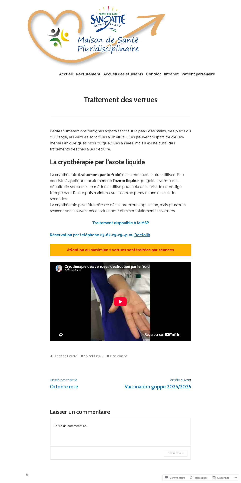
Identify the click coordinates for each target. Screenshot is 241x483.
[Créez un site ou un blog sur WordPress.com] (27, 474)
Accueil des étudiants (123, 74)
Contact (153, 74)
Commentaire (176, 453)
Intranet (171, 74)
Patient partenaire (198, 74)
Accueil (66, 74)
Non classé (118, 356)
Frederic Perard (65, 356)
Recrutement (88, 74)
